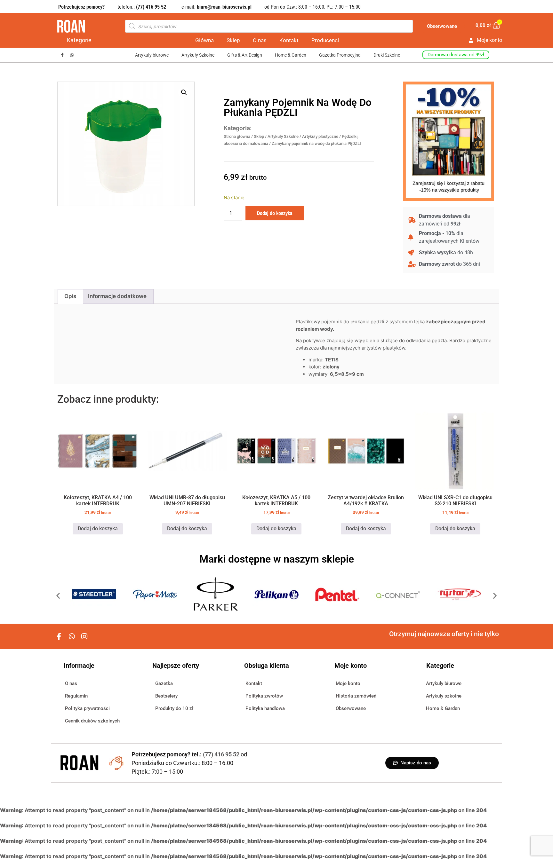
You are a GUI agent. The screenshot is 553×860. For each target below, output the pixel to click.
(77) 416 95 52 (222, 754)
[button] (184, 92)
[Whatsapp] (72, 55)
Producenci (325, 40)
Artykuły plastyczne (320, 136)
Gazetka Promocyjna (340, 55)
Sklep (233, 40)
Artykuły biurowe (152, 55)
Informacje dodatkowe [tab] (117, 296)
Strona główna (237, 136)
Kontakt (289, 40)
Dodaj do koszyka (274, 213)
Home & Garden (290, 55)
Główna (204, 40)
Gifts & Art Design (244, 55)
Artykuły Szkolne (197, 55)
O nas (260, 40)
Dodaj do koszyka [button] (98, 528)
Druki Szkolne (386, 55)
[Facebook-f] (62, 55)
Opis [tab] (70, 296)
